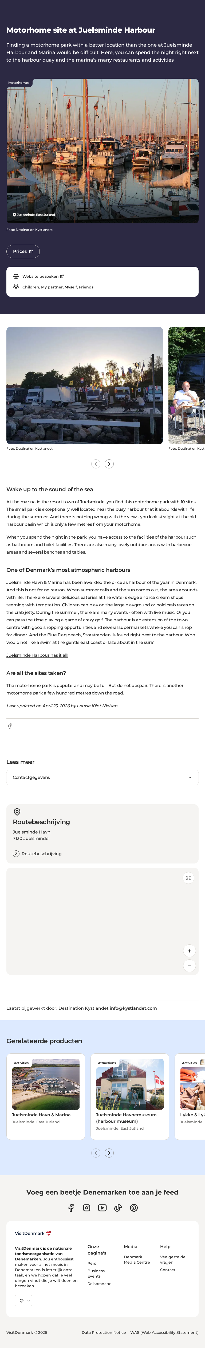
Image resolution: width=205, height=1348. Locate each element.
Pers (92, 1263)
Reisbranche (100, 1283)
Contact (167, 1269)
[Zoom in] (189, 950)
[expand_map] (188, 878)
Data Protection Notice (104, 1332)
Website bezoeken (40, 276)
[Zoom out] (189, 965)
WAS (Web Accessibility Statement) (164, 1332)
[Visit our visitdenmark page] (102, 1207)
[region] (102, 921)
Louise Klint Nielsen (97, 705)
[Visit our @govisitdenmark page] (118, 1207)
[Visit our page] (86, 1207)
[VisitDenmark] (33, 1233)
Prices (20, 251)
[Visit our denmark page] (71, 1207)
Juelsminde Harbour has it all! (37, 655)
